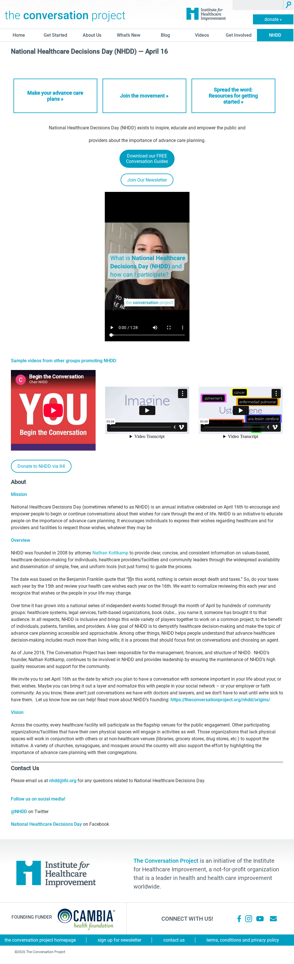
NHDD (275, 35)
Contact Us (174, 940)
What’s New (128, 35)
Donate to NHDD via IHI (41, 466)
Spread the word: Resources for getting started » (233, 96)
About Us (92, 35)
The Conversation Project (65, 14)
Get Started (55, 35)
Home (19, 35)
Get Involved (239, 35)
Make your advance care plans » (55, 96)
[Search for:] (258, 5)
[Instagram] (248, 918)
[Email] (273, 918)
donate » (273, 19)
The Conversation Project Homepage (40, 940)
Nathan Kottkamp (110, 553)
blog (165, 35)
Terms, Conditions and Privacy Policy (242, 940)
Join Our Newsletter (147, 180)
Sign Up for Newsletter (119, 940)
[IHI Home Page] (205, 14)
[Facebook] (239, 919)
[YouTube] (259, 918)
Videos (202, 35)
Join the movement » (144, 96)
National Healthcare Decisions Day (46, 824)
